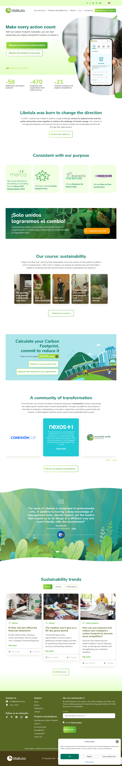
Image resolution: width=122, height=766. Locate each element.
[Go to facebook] (87, 3)
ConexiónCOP (39, 733)
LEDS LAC (38, 737)
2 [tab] (10, 68)
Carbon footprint (92, 623)
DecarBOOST (39, 730)
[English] (109, 3)
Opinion (15, 623)
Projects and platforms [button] (57, 10)
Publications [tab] (71, 586)
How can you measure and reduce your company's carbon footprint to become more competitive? (97, 632)
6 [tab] (20, 68)
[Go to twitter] (12, 716)
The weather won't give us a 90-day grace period (61, 629)
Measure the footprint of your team (24, 53)
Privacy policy (89, 762)
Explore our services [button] (61, 313)
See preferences (109, 756)
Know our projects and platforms (61, 468)
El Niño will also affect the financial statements (22, 629)
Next (114, 460)
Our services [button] (39, 10)
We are (74, 185)
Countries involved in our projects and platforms (39, 87)
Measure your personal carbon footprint (27, 45)
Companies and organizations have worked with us (13, 88)
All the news (61, 672)
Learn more (61, 448)
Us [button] (80, 10)
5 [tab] (18, 68)
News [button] (72, 10)
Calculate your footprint (105, 10)
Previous (108, 460)
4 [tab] (15, 68)
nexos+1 (37, 724)
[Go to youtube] (100, 3)
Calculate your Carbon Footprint (46, 720)
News (36, 702)
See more (12, 645)
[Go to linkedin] (93, 3)
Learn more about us (61, 134)
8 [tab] (25, 68)
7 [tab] (22, 68)
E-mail (65, 711)
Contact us (88, 10)
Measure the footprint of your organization (37, 371)
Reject (89, 756)
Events (36, 705)
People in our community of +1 (63, 87)
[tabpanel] (32, 41)
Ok (70, 756)
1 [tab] (7, 68)
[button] (117, 741)
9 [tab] (27, 68)
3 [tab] (13, 68)
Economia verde (40, 727)
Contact (37, 712)
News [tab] (47, 586)
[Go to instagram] (96, 3)
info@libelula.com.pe (17, 701)
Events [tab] (58, 586)
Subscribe (70, 729)
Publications (38, 708)
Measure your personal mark (43, 364)
